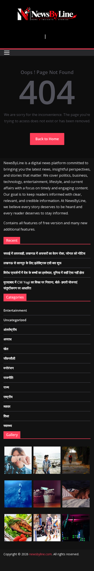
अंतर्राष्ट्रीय (10, 329)
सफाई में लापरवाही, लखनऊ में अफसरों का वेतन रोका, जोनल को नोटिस (44, 253)
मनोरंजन (8, 368)
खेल (5, 349)
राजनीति (8, 377)
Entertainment (15, 310)
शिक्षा (6, 416)
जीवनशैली (9, 358)
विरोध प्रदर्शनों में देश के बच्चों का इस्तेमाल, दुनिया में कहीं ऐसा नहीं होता (43, 272)
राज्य (6, 387)
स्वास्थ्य (7, 425)
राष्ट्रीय (7, 397)
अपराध (7, 339)
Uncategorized (14, 320)
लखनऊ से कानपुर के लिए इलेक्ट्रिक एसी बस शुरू (32, 263)
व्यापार (6, 406)
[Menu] (6, 52)
